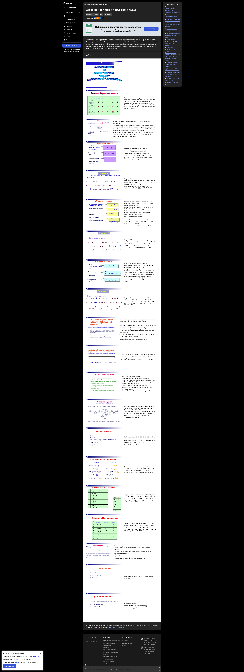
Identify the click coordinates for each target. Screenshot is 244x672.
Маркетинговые (32, 662)
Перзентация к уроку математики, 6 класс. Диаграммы (172, 74)
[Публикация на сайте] (79, 12)
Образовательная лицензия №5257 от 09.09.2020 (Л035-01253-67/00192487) (150, 641)
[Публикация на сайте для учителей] (89, 29)
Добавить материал (71, 45)
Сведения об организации (111, 640)
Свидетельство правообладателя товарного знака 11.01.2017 (149, 650)
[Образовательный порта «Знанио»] (67, 4)
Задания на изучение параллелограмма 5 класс (172, 35)
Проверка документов (110, 656)
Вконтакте (125, 640)
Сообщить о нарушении (110, 664)
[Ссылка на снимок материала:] (104, 74)
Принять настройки (9, 666)
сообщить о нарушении (117, 627)
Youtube (124, 645)
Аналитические (21, 662)
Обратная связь (108, 659)
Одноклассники (127, 643)
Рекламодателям (108, 661)
